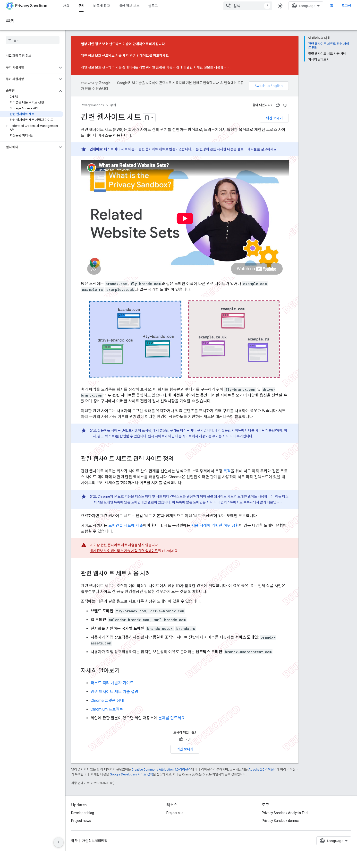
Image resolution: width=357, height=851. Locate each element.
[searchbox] (33, 40)
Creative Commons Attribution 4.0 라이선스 (161, 769)
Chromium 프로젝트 (107, 709)
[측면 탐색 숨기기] (58, 842)
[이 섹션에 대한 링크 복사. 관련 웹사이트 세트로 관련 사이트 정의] (178, 459)
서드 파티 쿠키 (232, 436)
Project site (175, 813)
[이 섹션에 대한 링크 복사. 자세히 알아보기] (124, 671)
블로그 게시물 (247, 149)
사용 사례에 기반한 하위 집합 (215, 525)
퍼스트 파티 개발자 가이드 (112, 683)
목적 (227, 471)
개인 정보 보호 (129, 5)
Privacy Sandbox (92, 105)
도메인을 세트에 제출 (125, 525)
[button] (29, 67)
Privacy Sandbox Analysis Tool (285, 813)
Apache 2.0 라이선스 (262, 769)
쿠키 (81, 5)
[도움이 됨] (277, 105)
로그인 (346, 6)
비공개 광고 (101, 5)
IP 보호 (119, 496)
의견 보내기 (274, 118)
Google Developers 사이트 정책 (131, 774)
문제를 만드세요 (171, 718)
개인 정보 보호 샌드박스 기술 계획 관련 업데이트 (115, 56)
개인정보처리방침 (94, 841)
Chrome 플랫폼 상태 (107, 700)
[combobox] (247, 5)
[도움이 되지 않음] (285, 105)
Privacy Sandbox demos (280, 821)
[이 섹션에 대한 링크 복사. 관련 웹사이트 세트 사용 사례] (156, 574)
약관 (74, 841)
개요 (66, 5)
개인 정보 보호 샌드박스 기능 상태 (105, 67)
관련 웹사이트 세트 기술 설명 (114, 691)
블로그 (153, 5)
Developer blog (82, 813)
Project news (81, 821)
